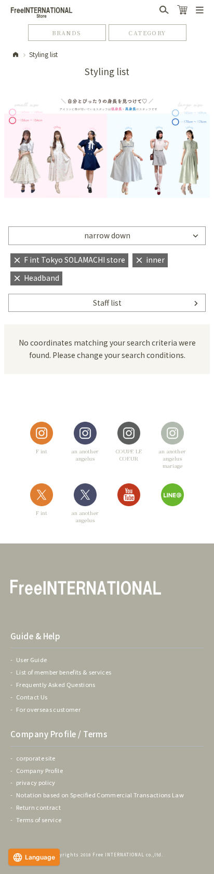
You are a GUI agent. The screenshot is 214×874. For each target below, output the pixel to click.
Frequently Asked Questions (56, 684)
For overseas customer (48, 709)
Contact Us (31, 697)
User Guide (31, 659)
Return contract (38, 807)
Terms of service (38, 819)
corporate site (36, 758)
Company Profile (39, 770)
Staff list (107, 302)
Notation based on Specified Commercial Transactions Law (100, 795)
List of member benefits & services (63, 672)
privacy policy (36, 782)
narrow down (107, 235)
